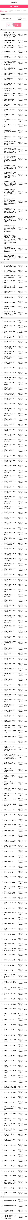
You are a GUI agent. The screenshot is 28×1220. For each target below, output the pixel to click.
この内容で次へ (18, 24)
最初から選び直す (10, 24)
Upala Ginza (14, 2)
